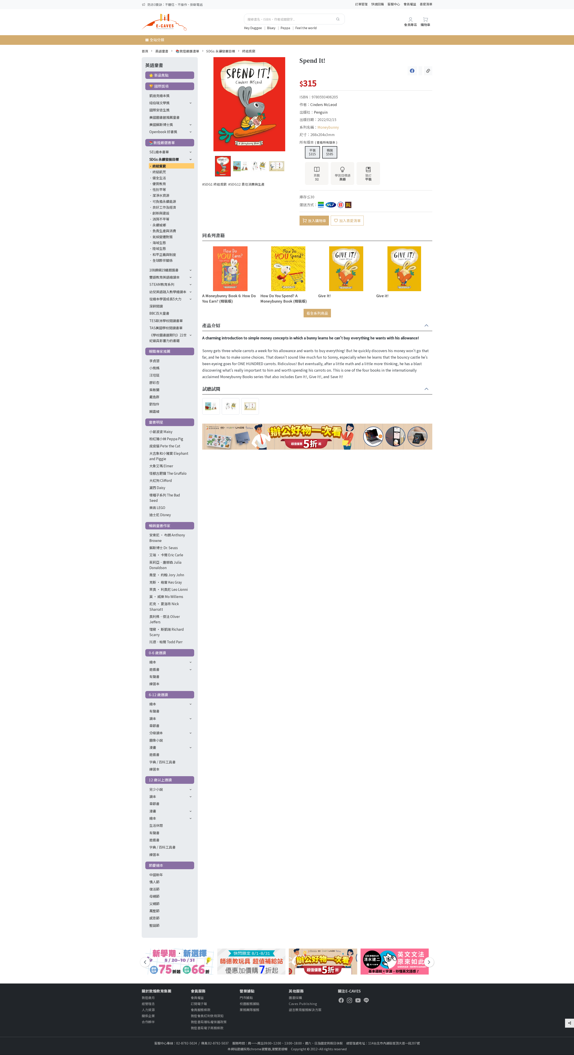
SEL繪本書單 (159, 151)
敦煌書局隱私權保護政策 (209, 1021)
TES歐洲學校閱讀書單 (166, 320)
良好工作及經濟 (164, 207)
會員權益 (410, 4)
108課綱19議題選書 (163, 269)
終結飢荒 (159, 171)
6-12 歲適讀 (158, 694)
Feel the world (306, 28)
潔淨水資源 (160, 195)
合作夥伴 (148, 1021)
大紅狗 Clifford (160, 480)
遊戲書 (154, 669)
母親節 (154, 896)
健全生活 (159, 177)
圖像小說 (156, 740)
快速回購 (377, 4)
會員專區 (410, 24)
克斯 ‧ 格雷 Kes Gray (165, 582)
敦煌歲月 (148, 997)
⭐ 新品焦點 (159, 75)
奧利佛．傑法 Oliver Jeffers (164, 619)
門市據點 (246, 997)
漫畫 (152, 747)
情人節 (154, 881)
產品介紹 (211, 326)
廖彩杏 (154, 382)
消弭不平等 (160, 219)
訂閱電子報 (199, 1003)
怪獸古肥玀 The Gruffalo (168, 473)
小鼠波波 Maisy (160, 431)
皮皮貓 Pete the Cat (164, 445)
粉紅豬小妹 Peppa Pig (166, 438)
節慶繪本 (156, 865)
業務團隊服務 (249, 1009)
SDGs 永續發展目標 (220, 51)
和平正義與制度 (164, 254)
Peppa (285, 28)
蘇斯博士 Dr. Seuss (163, 547)
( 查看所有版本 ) (326, 142)
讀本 (152, 718)
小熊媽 (154, 367)
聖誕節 (154, 925)
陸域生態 (159, 248)
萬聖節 (154, 910)
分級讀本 (156, 732)
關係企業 (148, 1015)
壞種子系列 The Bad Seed (164, 497)
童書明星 (156, 422)
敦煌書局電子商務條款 (207, 1027)
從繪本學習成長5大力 (165, 298)
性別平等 (159, 189)
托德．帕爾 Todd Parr (166, 641)
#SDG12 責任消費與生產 (246, 184)
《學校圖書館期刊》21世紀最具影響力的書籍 (168, 337)
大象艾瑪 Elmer (161, 465)
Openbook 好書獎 (163, 131)
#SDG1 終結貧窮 (214, 184)
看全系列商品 (317, 313)
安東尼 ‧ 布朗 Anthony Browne (167, 537)
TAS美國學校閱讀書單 (166, 327)
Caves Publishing (303, 1003)
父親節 (154, 903)
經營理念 (148, 1003)
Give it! (382, 295)
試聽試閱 (211, 389)
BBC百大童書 (159, 313)
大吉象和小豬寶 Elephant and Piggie (168, 456)
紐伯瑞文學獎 (159, 102)
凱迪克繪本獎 (159, 95)
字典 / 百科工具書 (162, 761)
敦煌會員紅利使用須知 (207, 1015)
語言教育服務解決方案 (305, 1009)
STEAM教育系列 (161, 284)
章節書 (154, 725)
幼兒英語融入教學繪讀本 (167, 291)
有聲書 (154, 676)
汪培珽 (154, 375)
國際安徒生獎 (159, 109)
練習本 (154, 683)
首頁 (145, 51)
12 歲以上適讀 (160, 779)
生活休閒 (156, 825)
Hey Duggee (253, 28)
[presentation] (145, 962)
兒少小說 (156, 789)
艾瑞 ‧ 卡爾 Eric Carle (166, 554)
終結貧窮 (248, 51)
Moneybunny (328, 127)
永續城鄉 (159, 224)
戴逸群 (154, 396)
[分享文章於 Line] (420, 70)
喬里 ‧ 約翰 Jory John (166, 574)
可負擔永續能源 (164, 201)
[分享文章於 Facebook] (412, 70)
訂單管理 (361, 4)
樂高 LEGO (157, 507)
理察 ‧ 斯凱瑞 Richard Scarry (166, 632)
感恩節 (154, 917)
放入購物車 (317, 220)
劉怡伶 (154, 403)
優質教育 (159, 183)
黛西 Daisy (157, 487)
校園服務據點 (249, 1003)
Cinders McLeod (323, 104)
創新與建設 (160, 212)
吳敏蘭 (154, 389)
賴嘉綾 (154, 411)
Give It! (324, 295)
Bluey (271, 28)
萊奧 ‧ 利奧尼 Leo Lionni (168, 589)
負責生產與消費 (164, 230)
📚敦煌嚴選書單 (187, 51)
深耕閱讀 (156, 305)
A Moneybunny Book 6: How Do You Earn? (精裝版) (229, 298)
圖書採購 (295, 997)
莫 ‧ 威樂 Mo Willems (166, 596)
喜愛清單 (426, 4)
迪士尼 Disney (160, 514)
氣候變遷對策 (162, 236)
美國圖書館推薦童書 (164, 117)
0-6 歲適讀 (157, 652)
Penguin (321, 112)
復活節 (154, 888)
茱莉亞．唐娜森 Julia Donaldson (165, 565)
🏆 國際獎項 (159, 86)
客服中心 (393, 4)
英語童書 (161, 51)
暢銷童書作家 (159, 525)
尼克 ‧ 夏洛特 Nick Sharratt (164, 606)
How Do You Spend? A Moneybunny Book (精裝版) (283, 298)
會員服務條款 (200, 1009)
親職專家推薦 (159, 351)
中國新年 (156, 874)
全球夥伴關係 (162, 260)
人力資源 (148, 1009)
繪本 (152, 661)
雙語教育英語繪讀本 (164, 277)
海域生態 (159, 242)
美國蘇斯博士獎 (161, 124)
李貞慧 (154, 360)
